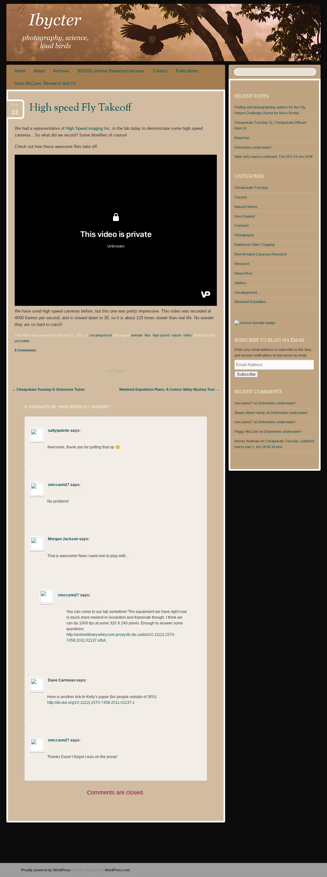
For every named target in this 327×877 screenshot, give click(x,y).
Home (20, 71)
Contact (160, 71)
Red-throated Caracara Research (260, 254)
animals (137, 335)
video (187, 335)
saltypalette (58, 430)
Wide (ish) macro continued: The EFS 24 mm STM (273, 156)
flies (148, 335)
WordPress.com (117, 870)
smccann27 (58, 485)
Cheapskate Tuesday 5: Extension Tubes (48, 389)
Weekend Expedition (250, 302)
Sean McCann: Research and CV (45, 83)
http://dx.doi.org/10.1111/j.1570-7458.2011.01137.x (90, 702)
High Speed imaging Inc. (88, 128)
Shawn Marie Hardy (249, 413)
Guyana (240, 197)
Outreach (241, 225)
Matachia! (241, 138)
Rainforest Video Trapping (254, 245)
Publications (187, 71)
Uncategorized (100, 335)
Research (242, 264)
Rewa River (243, 273)
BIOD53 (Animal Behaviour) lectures (111, 71)
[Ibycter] (137, 32)
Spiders (240, 283)
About (39, 71)
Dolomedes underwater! (252, 147)
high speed (161, 335)
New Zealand (244, 216)
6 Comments (25, 350)
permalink (22, 341)
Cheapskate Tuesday (251, 187)
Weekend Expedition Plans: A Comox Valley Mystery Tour (169, 389)
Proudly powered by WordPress (46, 870)
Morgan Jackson (63, 539)
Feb (15, 107)
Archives (61, 71)
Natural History (246, 207)
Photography (244, 235)
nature (176, 335)
